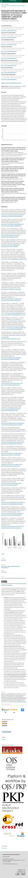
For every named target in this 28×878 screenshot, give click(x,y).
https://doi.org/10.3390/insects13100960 (10, 357)
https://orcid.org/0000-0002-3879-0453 (8, 51)
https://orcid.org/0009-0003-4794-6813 (8, 44)
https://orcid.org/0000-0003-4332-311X (8, 72)
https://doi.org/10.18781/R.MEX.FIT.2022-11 (10, 383)
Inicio (2, 4)
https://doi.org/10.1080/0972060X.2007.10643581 (12, 502)
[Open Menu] (1, 1)
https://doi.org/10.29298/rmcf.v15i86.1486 (16, 327)
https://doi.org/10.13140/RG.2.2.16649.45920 (11, 289)
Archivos (6, 4)
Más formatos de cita (6, 704)
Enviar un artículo (6, 731)
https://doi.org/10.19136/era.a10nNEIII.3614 (11, 300)
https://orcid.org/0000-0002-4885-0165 (8, 58)
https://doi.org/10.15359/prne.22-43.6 (9, 237)
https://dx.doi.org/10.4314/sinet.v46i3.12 (10, 483)
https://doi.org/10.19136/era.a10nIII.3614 (10, 298)
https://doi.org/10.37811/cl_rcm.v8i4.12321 (10, 464)
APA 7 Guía (4, 848)
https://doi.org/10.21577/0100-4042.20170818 (11, 513)
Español (3, 739)
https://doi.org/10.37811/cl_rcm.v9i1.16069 (10, 453)
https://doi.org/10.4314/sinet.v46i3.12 (9, 485)
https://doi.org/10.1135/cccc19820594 (9, 244)
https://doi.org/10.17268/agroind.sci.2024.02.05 (11, 442)
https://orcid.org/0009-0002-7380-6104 (8, 30)
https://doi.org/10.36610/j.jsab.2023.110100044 (11, 423)
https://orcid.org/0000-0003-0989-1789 (8, 37)
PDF (3, 554)
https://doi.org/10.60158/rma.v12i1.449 (12, 83)
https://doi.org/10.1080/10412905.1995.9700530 (11, 214)
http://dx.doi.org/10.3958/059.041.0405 (9, 408)
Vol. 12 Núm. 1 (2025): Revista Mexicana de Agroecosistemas (13, 5)
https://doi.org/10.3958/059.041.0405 (9, 410)
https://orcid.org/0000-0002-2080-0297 (8, 79)
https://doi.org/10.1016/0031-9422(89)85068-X (11, 224)
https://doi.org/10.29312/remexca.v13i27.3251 (11, 526)
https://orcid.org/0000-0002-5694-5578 (8, 65)
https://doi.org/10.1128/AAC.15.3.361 (18, 259)
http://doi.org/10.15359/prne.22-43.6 (9, 235)
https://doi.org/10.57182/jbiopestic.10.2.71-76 (15, 314)
